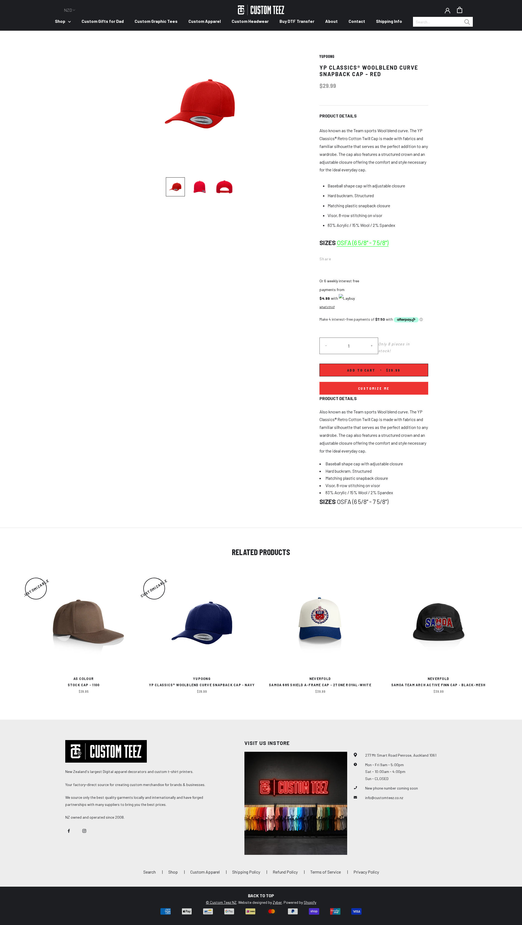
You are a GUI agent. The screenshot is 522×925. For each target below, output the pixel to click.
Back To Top (261, 895)
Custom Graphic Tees (156, 21)
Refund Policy (285, 871)
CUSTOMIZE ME (374, 388)
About (331, 21)
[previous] (17, 631)
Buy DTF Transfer (296, 21)
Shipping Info (389, 21)
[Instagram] (84, 830)
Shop (60, 21)
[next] (505, 631)
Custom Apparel (204, 21)
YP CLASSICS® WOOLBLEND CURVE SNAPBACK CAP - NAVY (202, 685)
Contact (357, 21)
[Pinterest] (350, 257)
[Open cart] (459, 10)
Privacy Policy (366, 871)
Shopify (310, 902)
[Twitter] (343, 257)
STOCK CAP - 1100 (84, 685)
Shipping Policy (246, 871)
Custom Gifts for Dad (103, 21)
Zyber (277, 902)
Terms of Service (325, 871)
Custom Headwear (250, 21)
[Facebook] (336, 257)
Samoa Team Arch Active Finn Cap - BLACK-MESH (438, 685)
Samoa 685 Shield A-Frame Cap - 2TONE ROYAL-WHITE (320, 685)
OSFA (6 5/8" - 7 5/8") (363, 242)
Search (149, 871)
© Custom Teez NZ (221, 902)
